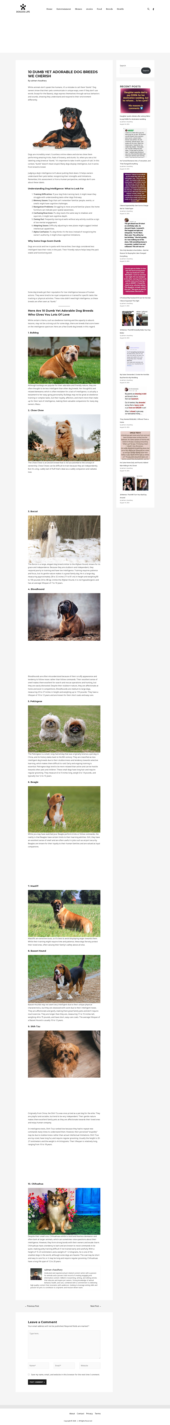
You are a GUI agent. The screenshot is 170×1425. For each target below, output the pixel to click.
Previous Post (32, 1306)
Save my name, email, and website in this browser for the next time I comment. (65, 1374)
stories (89, 9)
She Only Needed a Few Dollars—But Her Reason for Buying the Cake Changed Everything (134, 253)
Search (123, 65)
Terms (98, 1413)
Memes (78, 9)
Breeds (109, 9)
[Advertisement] (85, 35)
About (72, 1413)
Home (49, 9)
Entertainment (64, 9)
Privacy (89, 1413)
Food (99, 9)
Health (120, 9)
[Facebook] (153, 9)
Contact (80, 1413)
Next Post (95, 1306)
